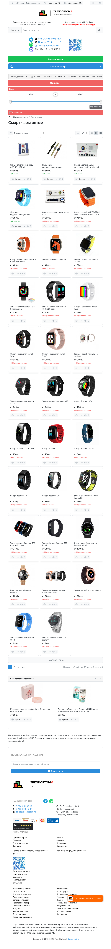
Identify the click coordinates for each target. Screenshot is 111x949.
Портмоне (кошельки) (66, 894)
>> (23, 667)
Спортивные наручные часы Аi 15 (55, 213)
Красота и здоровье (22, 894)
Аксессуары (62, 891)
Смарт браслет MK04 (84, 448)
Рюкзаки (60, 897)
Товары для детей (21, 905)
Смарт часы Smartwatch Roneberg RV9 (85, 544)
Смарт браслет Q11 (51, 448)
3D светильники (63, 911)
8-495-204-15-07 (49, 42)
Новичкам (61, 843)
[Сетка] (96, 133)
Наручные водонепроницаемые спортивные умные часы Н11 (53, 166)
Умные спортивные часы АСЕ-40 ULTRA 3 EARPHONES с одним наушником (21, 166)
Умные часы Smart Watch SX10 (22, 402)
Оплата (48, 76)
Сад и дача (61, 914)
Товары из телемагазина (67, 908)
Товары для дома (21, 897)
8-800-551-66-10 (49, 38)
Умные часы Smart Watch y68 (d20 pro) (54, 308)
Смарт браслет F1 (18, 496)
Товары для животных (66, 903)
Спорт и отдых (19, 914)
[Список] (91, 133)
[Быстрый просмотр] (28, 179)
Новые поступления (22, 888)
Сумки (59, 900)
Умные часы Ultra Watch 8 (54, 259)
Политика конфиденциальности (71, 851)
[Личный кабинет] (99, 3)
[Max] (31, 49)
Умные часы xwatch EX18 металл (54, 639)
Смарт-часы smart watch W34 (21, 355)
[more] (30, 179)
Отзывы (72, 76)
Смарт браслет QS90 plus (22, 448)
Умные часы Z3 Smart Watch (87, 590)
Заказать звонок (55, 59)
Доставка (36, 76)
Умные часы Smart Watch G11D (22, 639)
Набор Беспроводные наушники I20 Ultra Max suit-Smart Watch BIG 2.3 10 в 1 (87, 166)
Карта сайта (62, 846)
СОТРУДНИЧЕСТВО (19, 76)
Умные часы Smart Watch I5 (55, 401)
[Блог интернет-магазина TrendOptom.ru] (93, 3)
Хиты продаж (19, 891)
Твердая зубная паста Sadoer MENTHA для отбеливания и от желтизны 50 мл (30, 710)
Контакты (60, 76)
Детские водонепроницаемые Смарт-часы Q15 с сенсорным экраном (20, 213)
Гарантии (84, 76)
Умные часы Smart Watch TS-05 (86, 260)
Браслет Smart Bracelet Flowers (21, 591)
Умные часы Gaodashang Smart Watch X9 (54, 591)
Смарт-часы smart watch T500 (53, 355)
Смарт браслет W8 (83, 401)
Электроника (62, 888)
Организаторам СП (21, 837)
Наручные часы (63, 905)
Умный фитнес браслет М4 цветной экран (22, 544)
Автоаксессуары (20, 911)
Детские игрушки (21, 900)
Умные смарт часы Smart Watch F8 (86, 497)
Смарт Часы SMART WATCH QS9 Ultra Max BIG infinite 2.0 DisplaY (87, 213)
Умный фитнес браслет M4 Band (54, 544)
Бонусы (59, 837)
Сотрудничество (20, 843)
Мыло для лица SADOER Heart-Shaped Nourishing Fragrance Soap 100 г (75, 710)
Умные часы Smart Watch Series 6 (86, 355)
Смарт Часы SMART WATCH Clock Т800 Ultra (23, 260)
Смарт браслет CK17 (51, 496)
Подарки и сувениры (22, 917)
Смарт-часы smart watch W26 (85, 308)
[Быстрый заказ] (24, 179)
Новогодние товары (22, 903)
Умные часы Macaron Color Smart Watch (22, 308)
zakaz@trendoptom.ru (48, 45)
